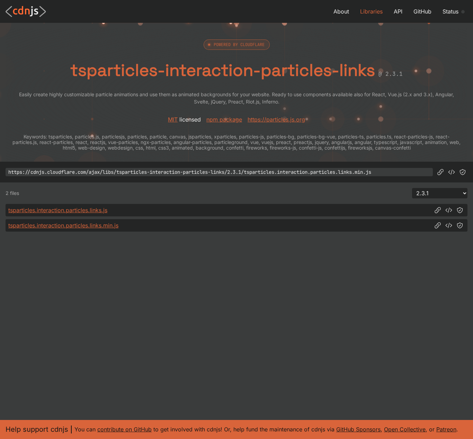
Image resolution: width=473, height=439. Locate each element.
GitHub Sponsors (358, 429)
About (341, 11)
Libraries (371, 11)
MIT (173, 119)
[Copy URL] (440, 172)
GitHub (422, 11)
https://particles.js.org (276, 119)
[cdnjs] (26, 11)
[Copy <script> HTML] (451, 172)
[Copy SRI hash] (462, 172)
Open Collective (405, 429)
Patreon (446, 429)
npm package (224, 119)
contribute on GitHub (124, 429)
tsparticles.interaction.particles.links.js (57, 210)
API (398, 11)
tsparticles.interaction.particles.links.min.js (63, 225)
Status (450, 11)
